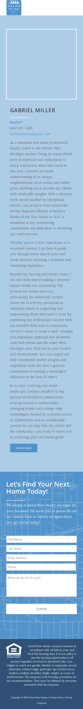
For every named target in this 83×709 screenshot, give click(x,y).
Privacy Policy (56, 697)
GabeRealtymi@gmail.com (30, 134)
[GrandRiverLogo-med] (34, 7)
